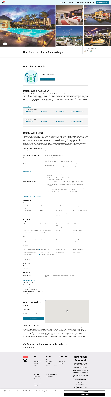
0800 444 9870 (80, 368)
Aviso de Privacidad (37, 383)
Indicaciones (33, 318)
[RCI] (3, 2)
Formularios (36, 363)
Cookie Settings (85, 391)
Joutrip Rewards (49, 376)
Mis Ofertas (61, 359)
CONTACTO (90, 2)
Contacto (35, 365)
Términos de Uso (37, 380)
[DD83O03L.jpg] (97, 36)
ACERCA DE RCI (68, 2)
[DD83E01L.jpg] (28, 26)
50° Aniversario (49, 361)
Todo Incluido (61, 363)
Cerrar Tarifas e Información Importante (32, 196)
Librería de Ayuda (37, 359)
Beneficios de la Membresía (51, 365)
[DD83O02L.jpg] (69, 36)
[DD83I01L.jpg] (69, 15)
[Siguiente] (100, 50)
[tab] (28, 59)
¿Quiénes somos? (49, 359)
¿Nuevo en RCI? (49, 363)
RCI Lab (35, 385)
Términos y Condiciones (38, 378)
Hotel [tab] (27, 106)
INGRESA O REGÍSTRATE (102, 2)
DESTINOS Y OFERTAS (79, 2)
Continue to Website (85, 394)
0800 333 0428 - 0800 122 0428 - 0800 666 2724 (80, 365)
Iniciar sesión (47, 79)
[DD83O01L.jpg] (97, 15)
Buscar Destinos (62, 361)
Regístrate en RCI (37, 361)
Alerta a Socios (37, 376)
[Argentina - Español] (61, 2)
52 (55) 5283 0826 (85, 370)
